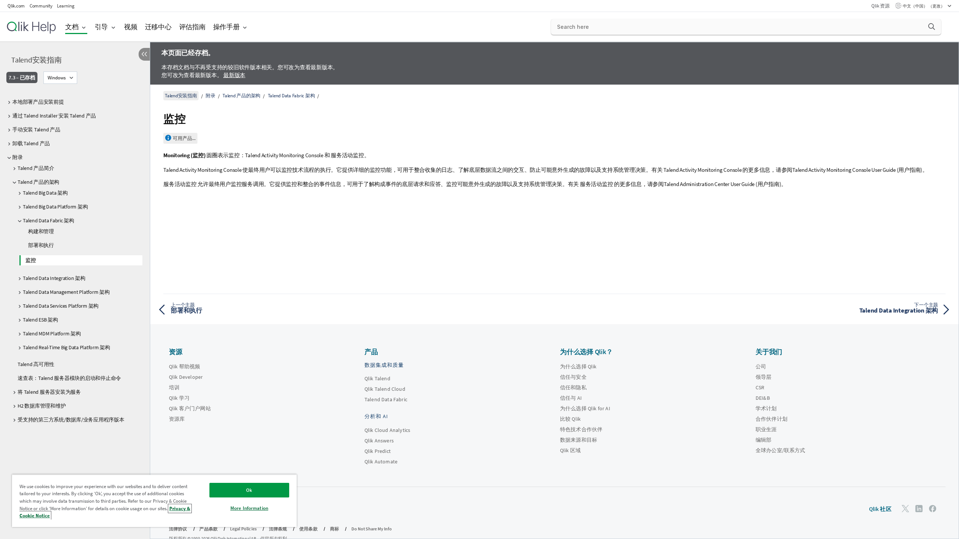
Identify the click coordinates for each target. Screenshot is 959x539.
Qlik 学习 (179, 398)
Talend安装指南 (36, 59)
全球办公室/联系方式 (780, 450)
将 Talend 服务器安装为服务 (49, 392)
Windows (57, 77)
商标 (334, 529)
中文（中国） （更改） (924, 6)
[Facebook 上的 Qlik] (932, 508)
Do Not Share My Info (371, 529)
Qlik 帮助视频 (184, 366)
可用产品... (184, 138)
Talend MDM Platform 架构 (52, 333)
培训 (174, 387)
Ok (249, 490)
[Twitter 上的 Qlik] (905, 508)
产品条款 (208, 529)
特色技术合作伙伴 (581, 429)
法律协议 (178, 529)
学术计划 (766, 408)
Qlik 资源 (880, 6)
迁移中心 (158, 26)
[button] (931, 26)
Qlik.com (16, 6)
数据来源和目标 (578, 439)
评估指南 (192, 26)
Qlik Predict (377, 451)
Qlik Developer (186, 377)
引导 (101, 26)
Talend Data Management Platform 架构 (66, 292)
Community (41, 6)
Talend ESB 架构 (40, 319)
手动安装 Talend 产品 (36, 129)
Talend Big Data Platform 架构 (55, 206)
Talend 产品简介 (36, 168)
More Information (249, 508)
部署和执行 (41, 245)
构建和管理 (41, 231)
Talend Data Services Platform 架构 (61, 305)
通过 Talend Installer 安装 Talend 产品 (54, 115)
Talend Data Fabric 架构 (48, 220)
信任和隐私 (573, 387)
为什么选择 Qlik (578, 366)
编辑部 (763, 439)
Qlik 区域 (570, 450)
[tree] (74, 260)
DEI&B (763, 398)
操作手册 (226, 26)
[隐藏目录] (144, 54)
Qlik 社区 (880, 508)
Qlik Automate (380, 461)
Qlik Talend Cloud (384, 389)
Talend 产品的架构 (38, 182)
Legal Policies (243, 529)
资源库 (177, 418)
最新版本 (234, 75)
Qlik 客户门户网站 (190, 408)
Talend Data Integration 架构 (54, 278)
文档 (72, 26)
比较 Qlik (570, 418)
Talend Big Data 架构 (45, 192)
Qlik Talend (377, 378)
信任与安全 (573, 377)
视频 (130, 26)
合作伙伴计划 (771, 418)
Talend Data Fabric (385, 399)
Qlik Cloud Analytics (387, 430)
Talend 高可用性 (36, 364)
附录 (17, 157)
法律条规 (278, 529)
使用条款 (308, 529)
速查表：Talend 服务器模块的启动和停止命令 (69, 378)
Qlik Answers (379, 440)
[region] (154, 500)
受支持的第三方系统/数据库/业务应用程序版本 (71, 419)
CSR (760, 387)
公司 (761, 366)
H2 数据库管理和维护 (42, 405)
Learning (65, 6)
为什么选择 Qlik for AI (585, 408)
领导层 (763, 377)
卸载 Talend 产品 (31, 143)
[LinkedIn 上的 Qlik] (919, 508)
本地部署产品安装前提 (38, 101)
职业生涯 (766, 429)
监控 (30, 260)
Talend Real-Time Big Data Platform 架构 (66, 347)
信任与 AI (571, 398)
